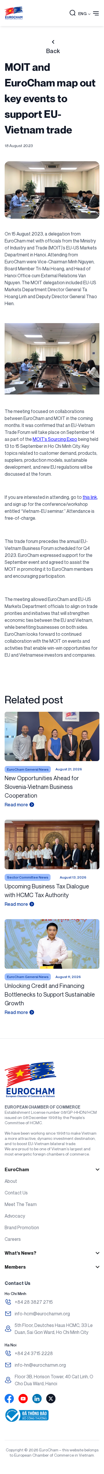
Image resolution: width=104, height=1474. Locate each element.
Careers (13, 1239)
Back (53, 51)
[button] (72, 13)
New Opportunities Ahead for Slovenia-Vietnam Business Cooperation (42, 786)
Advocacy (15, 1216)
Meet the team (21, 1204)
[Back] (53, 42)
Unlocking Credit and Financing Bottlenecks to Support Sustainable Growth (50, 994)
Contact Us (16, 1193)
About (11, 1181)
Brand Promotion (22, 1227)
